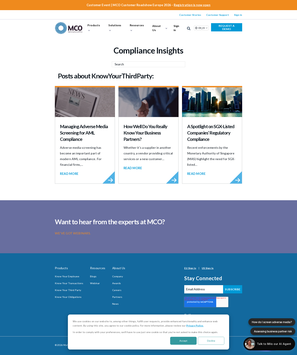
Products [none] (93, 25)
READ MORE (69, 174)
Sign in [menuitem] (238, 14)
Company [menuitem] (117, 276)
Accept (183, 340)
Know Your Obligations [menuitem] (68, 296)
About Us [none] (156, 28)
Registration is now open (192, 5)
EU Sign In (190, 268)
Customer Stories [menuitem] (190, 14)
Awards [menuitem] (116, 283)
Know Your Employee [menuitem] (67, 276)
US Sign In (208, 268)
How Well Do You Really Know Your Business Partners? (145, 133)
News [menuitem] (115, 303)
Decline (211, 340)
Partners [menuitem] (117, 296)
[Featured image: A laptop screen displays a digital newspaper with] (85, 102)
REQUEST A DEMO (227, 27)
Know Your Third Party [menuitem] (68, 290)
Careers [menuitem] (117, 290)
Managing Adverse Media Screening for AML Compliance (84, 133)
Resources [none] (137, 25)
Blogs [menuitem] (93, 276)
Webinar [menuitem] (95, 283)
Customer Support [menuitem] (217, 14)
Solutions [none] (114, 25)
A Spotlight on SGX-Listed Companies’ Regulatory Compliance (210, 133)
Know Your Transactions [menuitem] (69, 283)
